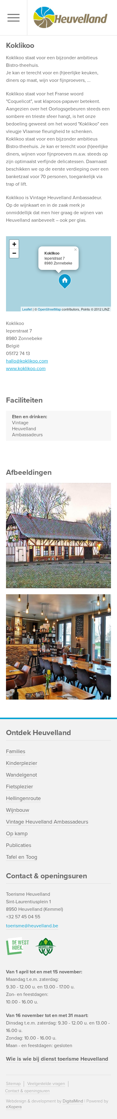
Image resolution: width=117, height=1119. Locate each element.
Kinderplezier (21, 763)
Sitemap (13, 1083)
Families (15, 751)
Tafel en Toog (21, 857)
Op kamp (17, 833)
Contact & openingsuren (27, 1090)
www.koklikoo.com (26, 369)
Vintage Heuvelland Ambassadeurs (47, 821)
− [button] (14, 253)
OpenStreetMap (49, 309)
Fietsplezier (19, 786)
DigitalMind (73, 1101)
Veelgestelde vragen (46, 1083)
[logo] (70, 17)
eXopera (14, 1106)
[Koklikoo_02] (58, 535)
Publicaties (18, 845)
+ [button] (14, 244)
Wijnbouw (17, 810)
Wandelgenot (21, 774)
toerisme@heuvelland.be (32, 926)
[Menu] (15, 17)
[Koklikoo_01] (58, 647)
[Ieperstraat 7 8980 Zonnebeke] (64, 281)
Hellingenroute (23, 798)
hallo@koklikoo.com (27, 361)
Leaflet (27, 309)
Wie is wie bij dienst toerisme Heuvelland (57, 1059)
